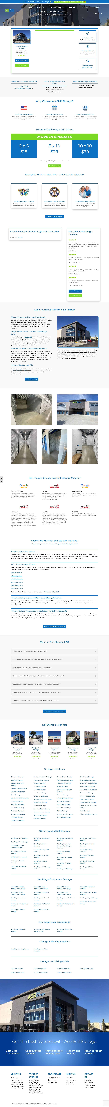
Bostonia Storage (17, 777)
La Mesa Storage (40, 789)
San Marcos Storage (64, 807)
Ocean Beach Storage (64, 777)
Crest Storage (16, 795)
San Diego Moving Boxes (20, 949)
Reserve (97, 7)
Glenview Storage (17, 811)
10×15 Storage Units (17, 582)
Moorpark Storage (40, 815)
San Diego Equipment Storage (54, 879)
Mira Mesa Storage (40, 802)
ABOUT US (70, 1074)
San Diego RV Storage (65, 869)
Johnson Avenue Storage (43, 777)
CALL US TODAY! (88, 65)
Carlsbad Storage (17, 780)
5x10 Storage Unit (40, 968)
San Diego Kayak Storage (89, 898)
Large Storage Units (64, 972)
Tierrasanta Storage (87, 793)
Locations (40, 7)
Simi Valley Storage (87, 777)
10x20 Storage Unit (17, 972)
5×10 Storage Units (16, 576)
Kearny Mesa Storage (41, 780)
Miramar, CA (28, 337)
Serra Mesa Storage (64, 817)
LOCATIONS (16, 1074)
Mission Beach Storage (42, 809)
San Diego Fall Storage (19, 857)
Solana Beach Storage (88, 780)
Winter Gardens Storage (88, 814)
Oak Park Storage (40, 818)
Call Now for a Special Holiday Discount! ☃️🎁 (69, 2)
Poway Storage (62, 786)
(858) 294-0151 (87, 68)
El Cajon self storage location (22, 370)
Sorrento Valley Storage (88, 783)
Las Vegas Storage (40, 793)
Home (30, 7)
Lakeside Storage (40, 786)
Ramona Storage (63, 795)
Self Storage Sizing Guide (51, 592)
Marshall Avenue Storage (43, 799)
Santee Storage (62, 811)
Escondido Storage (18, 807)
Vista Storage (84, 811)
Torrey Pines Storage (87, 796)
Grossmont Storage (18, 814)
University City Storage (88, 802)
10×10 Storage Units (17, 579)
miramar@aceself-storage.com (23, 88)
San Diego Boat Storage (19, 842)
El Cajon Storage (17, 801)
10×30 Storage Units (17, 588)
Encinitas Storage (17, 804)
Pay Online (96, 13)
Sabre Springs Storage (65, 798)
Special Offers (56, 7)
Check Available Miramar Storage (54, 626)
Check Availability (21, 60)
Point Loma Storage (64, 783)
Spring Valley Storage (87, 786)
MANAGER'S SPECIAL (87, 51)
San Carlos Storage (64, 801)
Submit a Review (89, 1087)
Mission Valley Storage (42, 812)
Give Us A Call (22, 65)
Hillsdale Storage (17, 817)
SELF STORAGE (54, 1074)
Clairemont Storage (18, 791)
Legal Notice (52, 1103)
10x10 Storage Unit (63, 968)
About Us (71, 7)
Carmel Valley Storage (19, 788)
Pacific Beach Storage (65, 780)
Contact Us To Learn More (54, 216)
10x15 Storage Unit (86, 968)
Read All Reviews (75, 291)
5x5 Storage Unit (17, 968)
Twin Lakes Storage (87, 799)
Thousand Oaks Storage (88, 789)
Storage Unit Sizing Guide (54, 961)
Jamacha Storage (17, 820)
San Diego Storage (63, 804)
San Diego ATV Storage (19, 838)
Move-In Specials (87, 38)
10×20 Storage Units (17, 585)
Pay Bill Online (88, 1082)
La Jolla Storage (39, 783)
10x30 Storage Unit (40, 972)
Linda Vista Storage (41, 796)
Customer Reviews (89, 1085)
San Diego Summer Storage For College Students (64, 846)
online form (20, 237)
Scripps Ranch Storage (65, 814)
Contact (85, 7)
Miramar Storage (40, 805)
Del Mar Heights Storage (19, 798)
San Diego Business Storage (54, 922)
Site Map (45, 1103)
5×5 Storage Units (16, 572)
